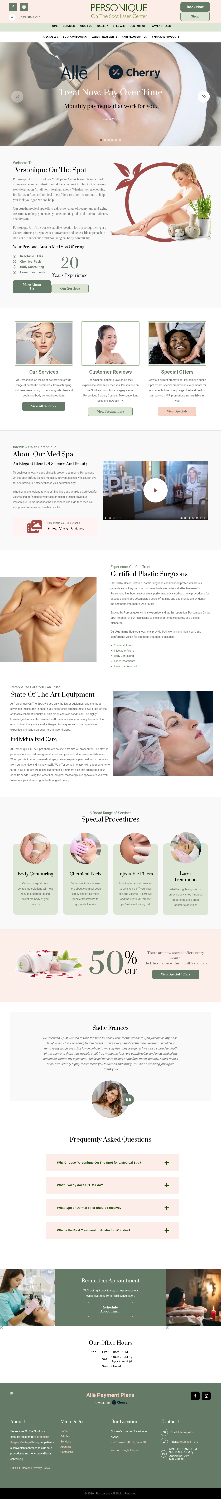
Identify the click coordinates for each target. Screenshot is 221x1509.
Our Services (70, 289)
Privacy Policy (41, 1468)
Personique (103, 1493)
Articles (65, 1436)
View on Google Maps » (124, 1450)
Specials (119, 26)
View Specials (177, 411)
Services (69, 26)
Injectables (50, 36)
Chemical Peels (30, 261)
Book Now (195, 7)
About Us (86, 26)
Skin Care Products (165, 36)
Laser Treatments (104, 36)
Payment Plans (161, 26)
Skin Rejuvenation (134, 36)
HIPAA (14, 1468)
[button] (204, 97)
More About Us (32, 287)
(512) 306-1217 (29, 17)
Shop (195, 16)
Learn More (111, 119)
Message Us (186, 1432)
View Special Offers (175, 974)
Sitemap (26, 1468)
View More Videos (65, 529)
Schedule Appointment (110, 1309)
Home (54, 26)
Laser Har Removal (125, 666)
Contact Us (138, 26)
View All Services (43, 406)
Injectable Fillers (31, 256)
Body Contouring (75, 36)
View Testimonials (110, 412)
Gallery (102, 26)
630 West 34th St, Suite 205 (130, 1442)
